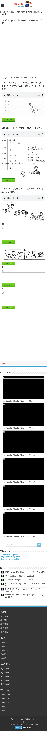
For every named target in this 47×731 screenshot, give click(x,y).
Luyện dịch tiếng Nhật (10, 559)
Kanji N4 (4, 646)
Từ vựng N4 (5, 699)
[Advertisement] (23, 51)
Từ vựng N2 (5, 706)
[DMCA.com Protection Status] (23, 727)
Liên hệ (23, 719)
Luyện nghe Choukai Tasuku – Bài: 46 (19, 509)
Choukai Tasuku (13, 12)
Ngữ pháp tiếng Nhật (10, 557)
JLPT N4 (4, 620)
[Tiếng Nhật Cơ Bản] (23, 3)
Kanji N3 (4, 650)
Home (2, 12)
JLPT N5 (4, 616)
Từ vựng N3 (5, 703)
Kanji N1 (4, 658)
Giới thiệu (14, 719)
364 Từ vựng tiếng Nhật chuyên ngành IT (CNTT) (25, 572)
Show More (8, 120)
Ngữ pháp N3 (6, 676)
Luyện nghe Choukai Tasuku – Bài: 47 (19, 482)
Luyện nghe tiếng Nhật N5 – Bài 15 (19, 580)
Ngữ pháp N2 (6, 680)
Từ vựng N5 (5, 695)
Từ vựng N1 (5, 710)
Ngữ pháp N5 (6, 669)
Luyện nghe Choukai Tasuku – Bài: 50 (19, 401)
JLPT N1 (4, 632)
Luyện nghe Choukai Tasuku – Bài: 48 (19, 455)
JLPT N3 (4, 624)
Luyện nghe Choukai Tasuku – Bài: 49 (19, 428)
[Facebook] (23, 722)
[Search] (39, 545)
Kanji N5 (4, 642)
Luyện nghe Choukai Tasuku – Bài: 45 (19, 536)
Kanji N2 (4, 654)
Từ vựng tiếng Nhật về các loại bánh (19, 576)
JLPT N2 (4, 628)
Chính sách (32, 719)
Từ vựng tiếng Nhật (9, 555)
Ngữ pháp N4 (6, 673)
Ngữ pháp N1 (6, 684)
